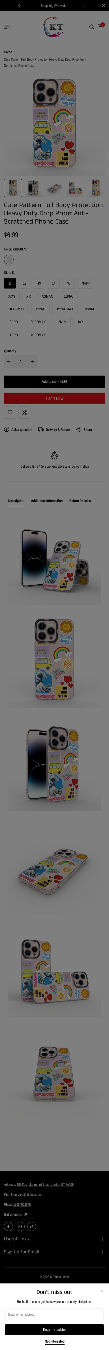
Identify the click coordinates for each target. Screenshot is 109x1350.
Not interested (55, 1341)
